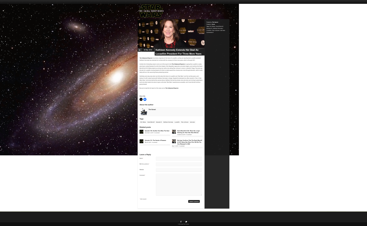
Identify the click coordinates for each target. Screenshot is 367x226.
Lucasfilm (177, 122)
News (213, 24)
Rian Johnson (184, 122)
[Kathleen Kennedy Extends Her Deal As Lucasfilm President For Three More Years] (171, 33)
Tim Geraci (152, 109)
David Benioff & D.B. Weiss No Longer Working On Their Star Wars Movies (188, 131)
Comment (142, 175)
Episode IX (159, 122)
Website (142, 169)
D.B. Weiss (143, 122)
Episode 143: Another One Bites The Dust (157, 131)
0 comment (157, 132)
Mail (144, 164)
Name (141, 158)
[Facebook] (181, 221)
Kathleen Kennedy (168, 122)
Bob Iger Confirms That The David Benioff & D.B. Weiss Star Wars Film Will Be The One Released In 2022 (189, 142)
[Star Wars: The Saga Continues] (161, 11)
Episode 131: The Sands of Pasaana (155, 140)
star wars (192, 122)
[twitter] (186, 221)
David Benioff (150, 122)
